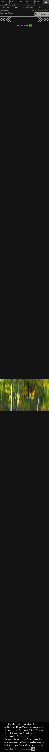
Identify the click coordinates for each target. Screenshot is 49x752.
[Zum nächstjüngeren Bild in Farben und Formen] (8, 19)
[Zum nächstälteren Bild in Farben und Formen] (40, 19)
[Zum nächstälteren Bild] (46, 19)
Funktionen (43, 14)
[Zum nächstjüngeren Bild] (3, 19)
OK (33, 749)
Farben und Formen (6, 13)
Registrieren (31, 5)
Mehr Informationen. (22, 749)
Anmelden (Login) (7, 5)
